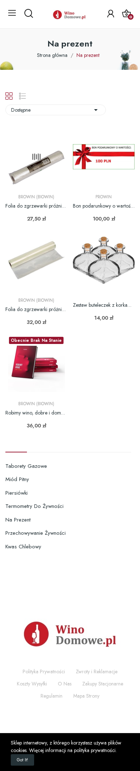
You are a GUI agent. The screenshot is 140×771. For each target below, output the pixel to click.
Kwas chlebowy (23, 547)
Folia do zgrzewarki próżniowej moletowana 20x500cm (36, 309)
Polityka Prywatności (44, 671)
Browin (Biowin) (36, 197)
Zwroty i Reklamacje (96, 671)
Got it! (22, 760)
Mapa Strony (86, 695)
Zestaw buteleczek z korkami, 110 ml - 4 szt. (104, 305)
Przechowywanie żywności (35, 533)
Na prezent (18, 520)
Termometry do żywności (34, 506)
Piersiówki (16, 493)
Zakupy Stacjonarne (102, 683)
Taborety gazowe (26, 466)
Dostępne (55, 110)
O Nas (64, 683)
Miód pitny (17, 479)
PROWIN (103, 197)
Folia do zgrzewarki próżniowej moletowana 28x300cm (36, 206)
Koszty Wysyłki (32, 683)
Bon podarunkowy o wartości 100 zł (104, 206)
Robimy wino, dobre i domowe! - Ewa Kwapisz (36, 412)
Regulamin (51, 695)
